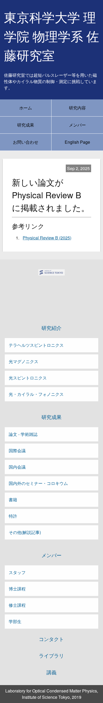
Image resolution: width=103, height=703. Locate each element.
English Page (77, 142)
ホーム (25, 108)
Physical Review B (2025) (47, 238)
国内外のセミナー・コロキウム (38, 483)
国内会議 (17, 467)
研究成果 (25, 125)
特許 (13, 516)
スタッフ (17, 572)
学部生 (15, 621)
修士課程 (17, 605)
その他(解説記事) (25, 532)
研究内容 (77, 108)
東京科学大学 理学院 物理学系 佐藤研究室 (51, 37)
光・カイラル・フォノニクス (36, 394)
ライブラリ (51, 655)
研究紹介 (51, 327)
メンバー (77, 125)
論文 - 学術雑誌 (23, 434)
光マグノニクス (23, 361)
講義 (51, 672)
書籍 (13, 500)
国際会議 (17, 450)
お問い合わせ (25, 142)
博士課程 (17, 589)
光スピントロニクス (28, 378)
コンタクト (51, 638)
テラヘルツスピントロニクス (36, 345)
